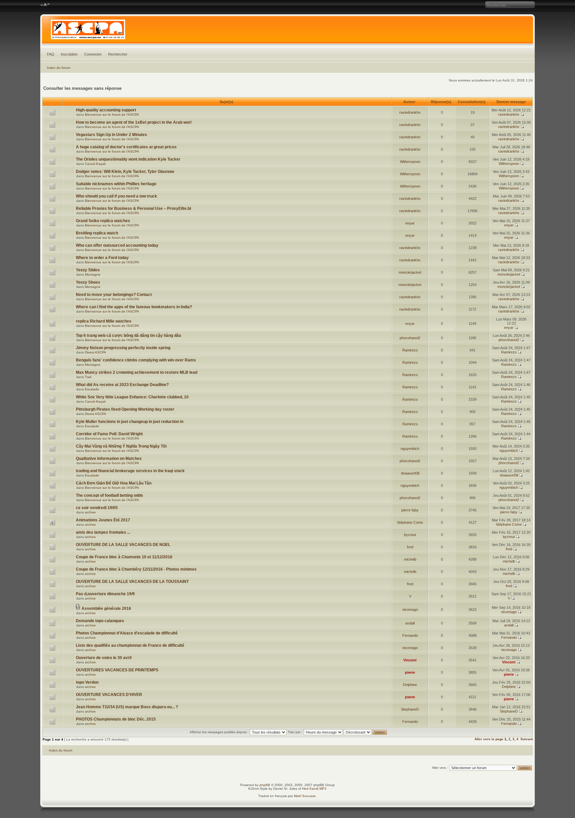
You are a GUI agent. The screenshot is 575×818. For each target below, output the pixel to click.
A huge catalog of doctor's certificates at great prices (126, 147)
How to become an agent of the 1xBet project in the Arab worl (133, 122)
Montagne (92, 274)
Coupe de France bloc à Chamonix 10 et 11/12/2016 (124, 557)
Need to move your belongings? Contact (114, 294)
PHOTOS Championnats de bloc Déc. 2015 (116, 719)
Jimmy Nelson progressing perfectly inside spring (123, 347)
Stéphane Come (410, 522)
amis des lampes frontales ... (103, 532)
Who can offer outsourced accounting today (117, 245)
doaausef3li (410, 473)
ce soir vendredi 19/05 (97, 507)
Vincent (410, 660)
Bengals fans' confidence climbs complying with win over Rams (136, 360)
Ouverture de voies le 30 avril (103, 657)
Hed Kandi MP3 (314, 788)
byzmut (410, 535)
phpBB (265, 785)
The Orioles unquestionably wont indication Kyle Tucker (128, 159)
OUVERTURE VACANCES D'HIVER (109, 694)
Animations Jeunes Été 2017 (103, 520)
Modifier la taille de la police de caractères (45, 5)
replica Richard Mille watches (103, 321)
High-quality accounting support (106, 110)
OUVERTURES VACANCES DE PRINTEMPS (117, 670)
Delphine (410, 685)
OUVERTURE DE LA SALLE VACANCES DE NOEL (123, 544)
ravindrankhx (410, 112)
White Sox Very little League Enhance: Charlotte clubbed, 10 (132, 397)
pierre (410, 672)
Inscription (69, 54)
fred (410, 547)
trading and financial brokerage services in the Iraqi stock (130, 471)
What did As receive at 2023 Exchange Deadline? (122, 384)
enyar (410, 223)
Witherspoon (410, 162)
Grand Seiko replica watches (103, 220)
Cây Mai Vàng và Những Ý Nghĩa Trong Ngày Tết (121, 446)
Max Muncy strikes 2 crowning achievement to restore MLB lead (136, 372)
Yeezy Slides (88, 270)
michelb (410, 559)
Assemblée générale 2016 (106, 608)
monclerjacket (410, 272)
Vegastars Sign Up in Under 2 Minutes (111, 134)
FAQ (50, 54)
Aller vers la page (489, 739)
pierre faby (410, 510)
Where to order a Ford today (102, 257)
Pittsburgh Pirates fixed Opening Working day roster (125, 409)
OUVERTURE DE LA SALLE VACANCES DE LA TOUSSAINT (132, 581)
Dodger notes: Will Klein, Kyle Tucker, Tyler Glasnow (125, 171)
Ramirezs (410, 350)
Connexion (92, 54)
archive (90, 512)
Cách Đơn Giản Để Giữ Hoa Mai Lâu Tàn (113, 483)
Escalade (92, 389)
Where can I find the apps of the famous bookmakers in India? (134, 307)
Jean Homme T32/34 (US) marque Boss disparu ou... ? (127, 707)
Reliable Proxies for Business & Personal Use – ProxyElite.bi (133, 208)
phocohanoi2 (410, 338)
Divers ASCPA (95, 352)
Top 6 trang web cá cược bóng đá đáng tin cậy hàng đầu (128, 335)
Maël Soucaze (305, 796)
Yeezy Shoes (88, 282)
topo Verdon (87, 682)
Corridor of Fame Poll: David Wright (109, 434)
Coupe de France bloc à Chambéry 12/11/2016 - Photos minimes (136, 569)
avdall (410, 623)
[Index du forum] (287, 31)
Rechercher (117, 54)
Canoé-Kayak (95, 164)
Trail (88, 377)
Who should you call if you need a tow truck (116, 196)
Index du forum (58, 67)
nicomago (410, 610)
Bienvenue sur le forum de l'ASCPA (112, 114)
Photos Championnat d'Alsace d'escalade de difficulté (127, 633)
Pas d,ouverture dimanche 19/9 (105, 594)
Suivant (526, 739)
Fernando (410, 635)
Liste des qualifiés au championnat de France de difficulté (130, 645)
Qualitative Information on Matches (109, 458)
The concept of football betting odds (109, 495)
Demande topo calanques (100, 620)
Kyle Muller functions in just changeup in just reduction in (129, 421)
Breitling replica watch (97, 233)
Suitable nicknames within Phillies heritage (116, 184)
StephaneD (410, 709)
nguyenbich (410, 449)
